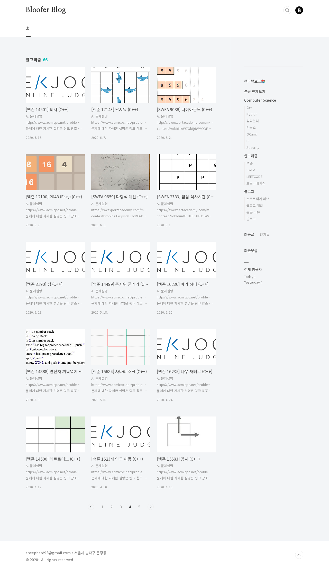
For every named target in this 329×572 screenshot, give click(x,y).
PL (248, 140)
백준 (249, 163)
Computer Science (260, 100)
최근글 (249, 234)
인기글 (265, 234)
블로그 (249, 191)
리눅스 (251, 127)
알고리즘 (251, 155)
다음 (151, 507)
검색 (287, 10)
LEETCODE (254, 176)
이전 (91, 507)
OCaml (251, 134)
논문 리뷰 (253, 212)
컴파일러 (252, 120)
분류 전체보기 (254, 91)
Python (251, 114)
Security (252, 147)
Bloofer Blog (46, 10)
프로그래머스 (255, 183)
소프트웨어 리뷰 (257, 198)
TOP (299, 555)
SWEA (250, 169)
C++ (249, 107)
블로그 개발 (254, 205)
